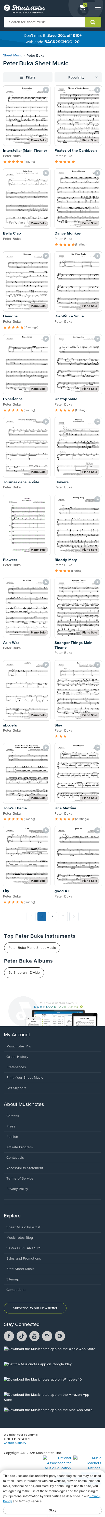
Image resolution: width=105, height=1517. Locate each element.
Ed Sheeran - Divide (24, 972)
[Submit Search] (93, 22)
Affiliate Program (19, 1147)
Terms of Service (20, 1178)
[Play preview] (46, 90)
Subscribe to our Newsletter (35, 1308)
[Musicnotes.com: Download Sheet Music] (24, 9)
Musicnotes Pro (18, 1046)
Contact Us (15, 1157)
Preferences (16, 1067)
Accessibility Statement (24, 1168)
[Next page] (73, 916)
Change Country (15, 1443)
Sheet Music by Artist (23, 1227)
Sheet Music (12, 55)
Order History (17, 1057)
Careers (12, 1116)
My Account (17, 1035)
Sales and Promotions (23, 1258)
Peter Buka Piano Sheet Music (32, 948)
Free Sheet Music (20, 1269)
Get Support (16, 1088)
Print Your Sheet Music (24, 1077)
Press (11, 1126)
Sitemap (12, 1279)
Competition (15, 1290)
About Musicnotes (24, 1104)
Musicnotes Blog (19, 1238)
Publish (12, 1137)
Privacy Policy (17, 1189)
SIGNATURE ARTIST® (23, 1248)
